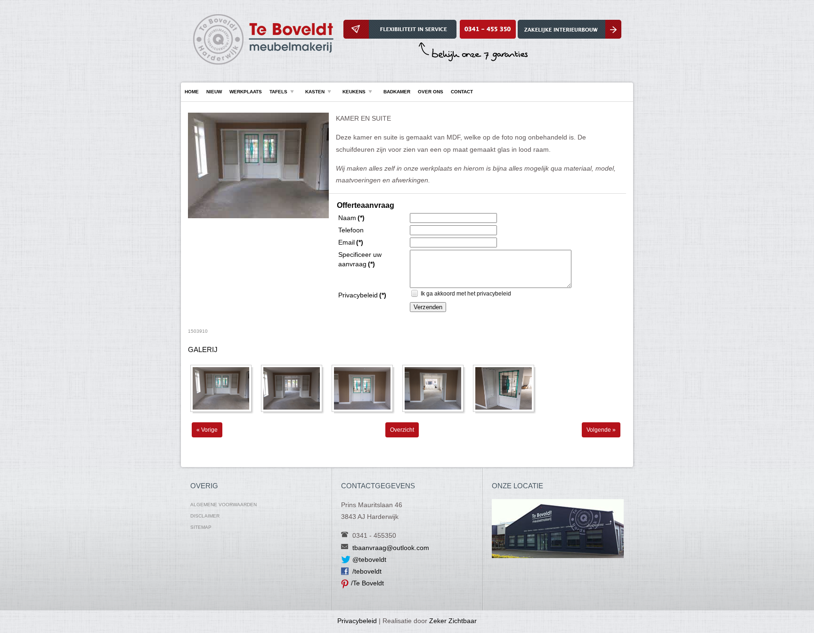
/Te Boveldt (367, 583)
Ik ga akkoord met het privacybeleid (466, 293)
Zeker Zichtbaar (453, 621)
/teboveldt (367, 571)
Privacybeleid (357, 621)
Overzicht (402, 430)
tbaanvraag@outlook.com (390, 547)
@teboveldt (369, 559)
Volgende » (601, 430)
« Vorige (207, 430)
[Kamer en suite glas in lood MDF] (258, 216)
